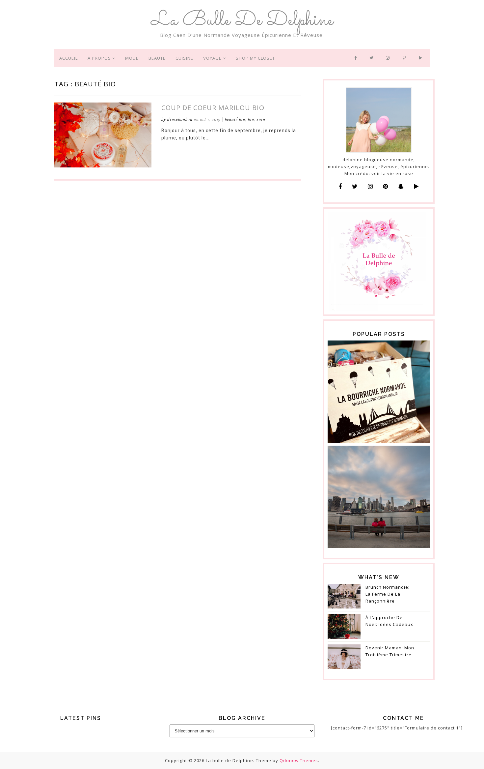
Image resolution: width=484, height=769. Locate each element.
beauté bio (235, 119)
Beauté (157, 58)
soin (261, 119)
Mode (132, 58)
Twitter (372, 58)
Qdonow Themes (299, 760)
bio (251, 119)
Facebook (356, 58)
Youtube (422, 58)
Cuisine (184, 58)
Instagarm (389, 58)
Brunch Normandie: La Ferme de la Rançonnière (387, 594)
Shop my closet (255, 58)
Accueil (68, 58)
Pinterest (406, 58)
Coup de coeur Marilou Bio (212, 107)
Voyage (213, 58)
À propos (100, 58)
